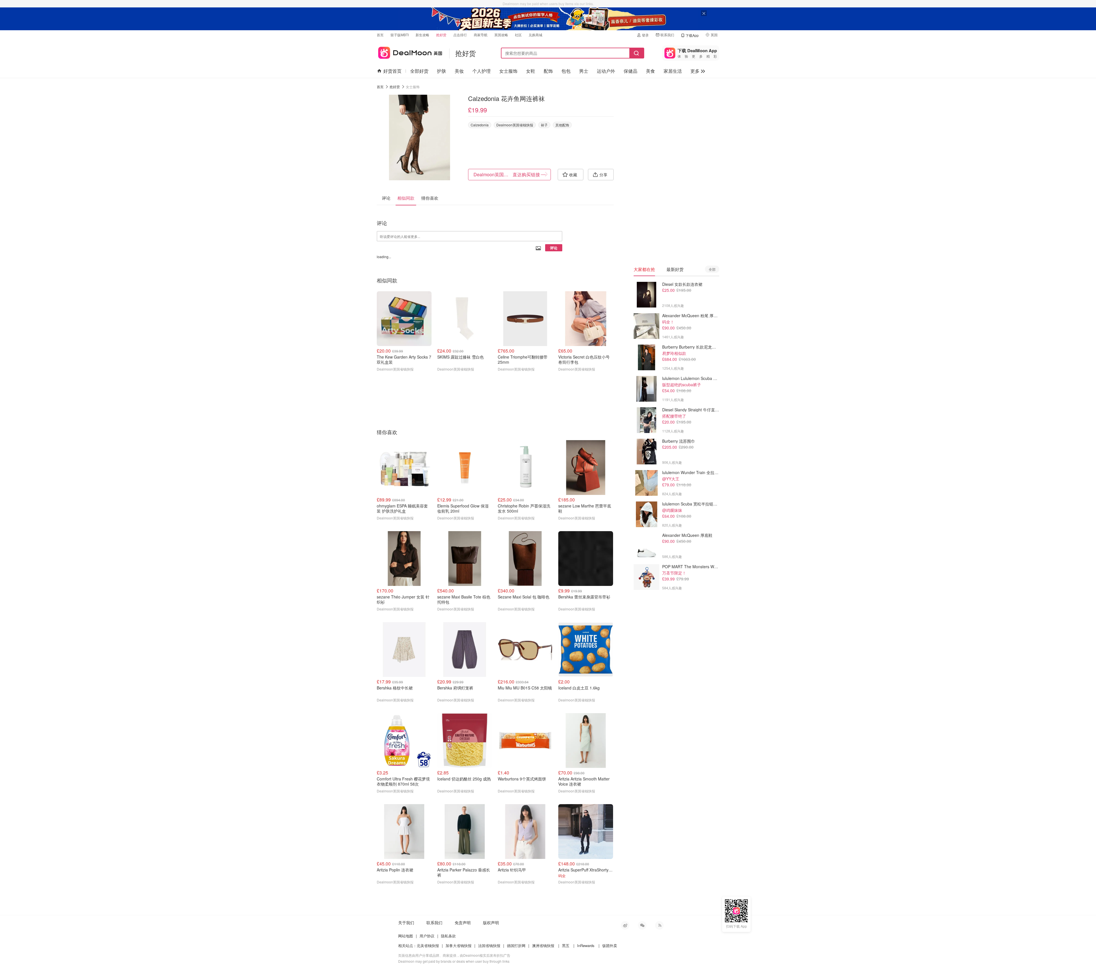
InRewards (586, 945)
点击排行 (460, 34)
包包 (566, 71)
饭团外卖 (609, 945)
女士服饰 (508, 71)
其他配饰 (562, 124)
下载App (692, 35)
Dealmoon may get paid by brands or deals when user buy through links (453, 961)
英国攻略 (501, 34)
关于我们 (406, 922)
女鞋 (530, 71)
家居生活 (673, 71)
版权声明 (491, 922)
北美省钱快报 (428, 945)
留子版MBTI (399, 34)
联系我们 (667, 34)
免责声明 (463, 922)
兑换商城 (535, 34)
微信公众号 (642, 925)
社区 (518, 34)
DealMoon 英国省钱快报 (409, 52)
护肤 (441, 71)
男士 (583, 71)
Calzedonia (480, 124)
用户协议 (427, 935)
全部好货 (419, 71)
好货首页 (392, 71)
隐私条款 (448, 935)
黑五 (565, 945)
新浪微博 (625, 925)
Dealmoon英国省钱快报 (514, 124)
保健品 (630, 71)
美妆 (459, 71)
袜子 (544, 124)
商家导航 (480, 34)
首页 (380, 34)
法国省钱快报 (489, 945)
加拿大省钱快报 (459, 945)
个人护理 (481, 71)
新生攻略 (422, 34)
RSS (659, 925)
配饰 (548, 71)
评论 (553, 247)
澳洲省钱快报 (543, 945)
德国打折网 (516, 945)
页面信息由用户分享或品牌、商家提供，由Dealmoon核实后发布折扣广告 (454, 955)
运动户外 (606, 71)
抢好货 (441, 34)
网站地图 (405, 935)
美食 (650, 71)
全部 (712, 269)
